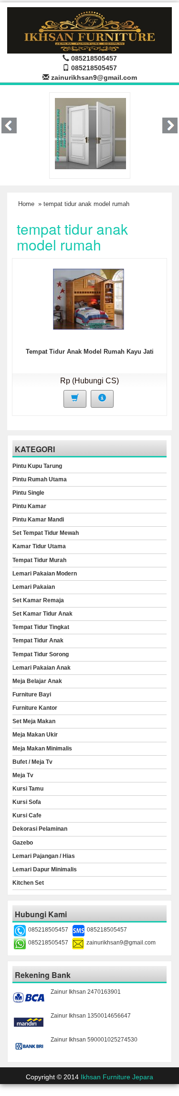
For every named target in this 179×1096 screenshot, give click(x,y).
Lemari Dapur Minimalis (44, 869)
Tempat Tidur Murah (39, 560)
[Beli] (74, 399)
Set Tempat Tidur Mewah (45, 533)
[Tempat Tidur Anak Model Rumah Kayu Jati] (88, 299)
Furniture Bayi (31, 694)
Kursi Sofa (26, 802)
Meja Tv (22, 775)
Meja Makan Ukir (35, 734)
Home (26, 203)
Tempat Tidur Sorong (40, 654)
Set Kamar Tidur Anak (42, 613)
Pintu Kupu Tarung (37, 466)
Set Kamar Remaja (38, 600)
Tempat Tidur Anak (37, 640)
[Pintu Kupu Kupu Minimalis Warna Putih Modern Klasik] (90, 133)
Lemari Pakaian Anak (41, 667)
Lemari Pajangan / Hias (43, 856)
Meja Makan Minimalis (42, 748)
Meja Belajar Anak (37, 681)
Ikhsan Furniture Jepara (117, 1077)
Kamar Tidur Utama (39, 546)
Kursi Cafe (27, 815)
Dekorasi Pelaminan (39, 828)
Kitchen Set (28, 882)
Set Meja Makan (33, 721)
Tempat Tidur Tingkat (40, 627)
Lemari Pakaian (33, 587)
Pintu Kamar (29, 506)
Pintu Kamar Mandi (38, 519)
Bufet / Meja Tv (32, 762)
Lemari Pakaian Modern (44, 573)
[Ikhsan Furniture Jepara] (89, 29)
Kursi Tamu (27, 788)
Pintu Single (28, 492)
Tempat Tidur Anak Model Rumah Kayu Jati (90, 351)
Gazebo (22, 842)
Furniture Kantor (34, 708)
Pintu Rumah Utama (39, 479)
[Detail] (102, 399)
